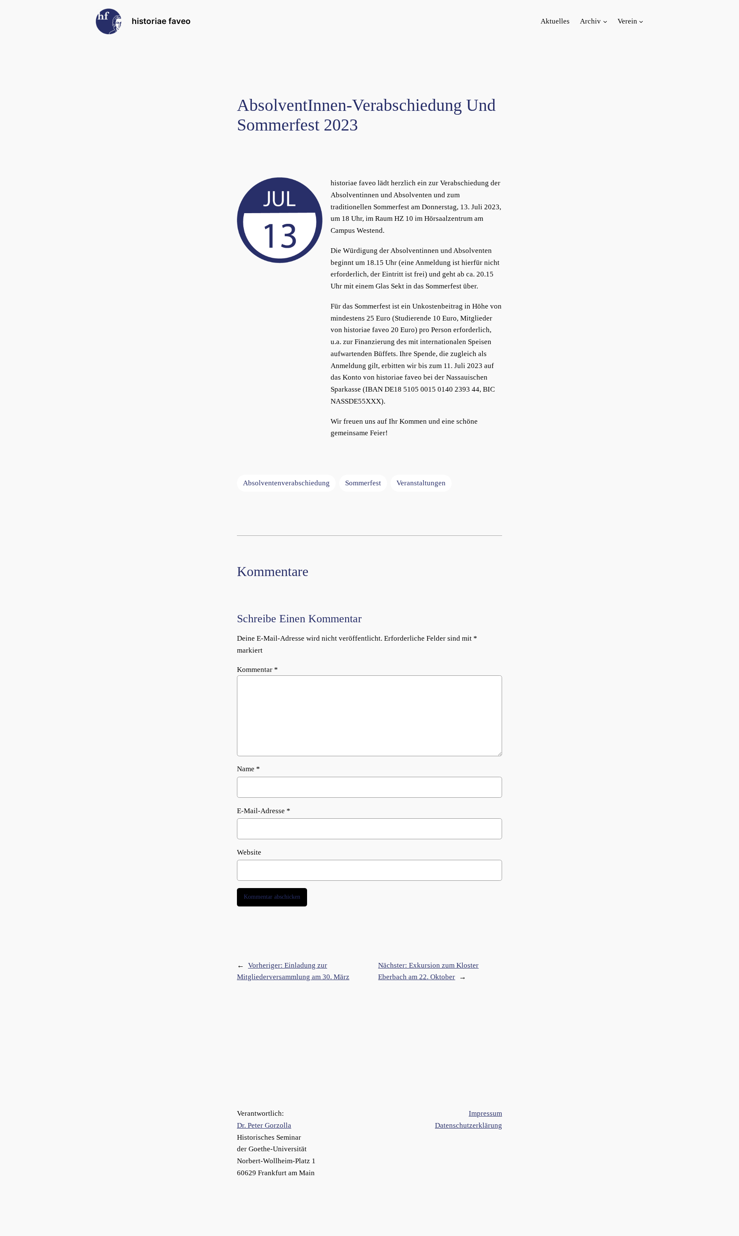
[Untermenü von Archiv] (605, 21)
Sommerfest (363, 483)
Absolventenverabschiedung (286, 483)
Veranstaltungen (421, 483)
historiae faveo (161, 21)
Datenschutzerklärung (468, 1125)
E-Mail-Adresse (263, 811)
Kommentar (257, 670)
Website (249, 852)
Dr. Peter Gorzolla (264, 1125)
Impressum (485, 1113)
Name (248, 769)
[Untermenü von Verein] (641, 21)
